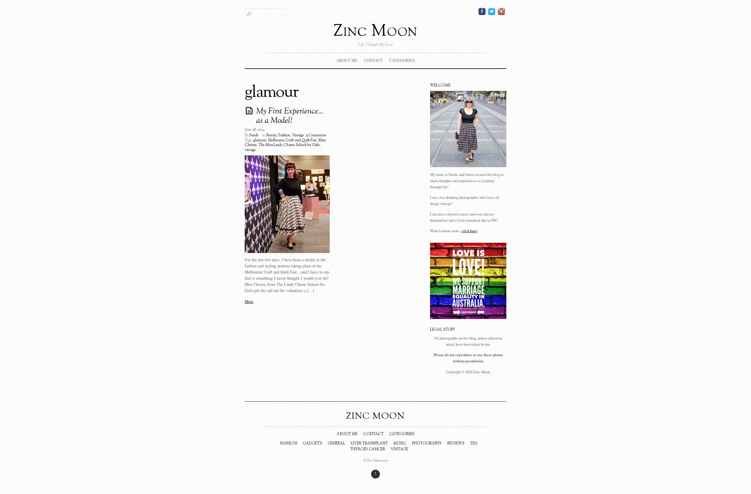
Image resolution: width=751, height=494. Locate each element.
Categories (402, 60)
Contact (373, 60)
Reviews (455, 443)
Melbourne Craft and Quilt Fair (292, 140)
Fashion (284, 135)
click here (469, 230)
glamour (259, 140)
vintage (250, 150)
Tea (474, 443)
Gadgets (312, 443)
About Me (347, 60)
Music (400, 443)
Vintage (298, 135)
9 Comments (316, 135)
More (249, 301)
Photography (427, 443)
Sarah (253, 135)
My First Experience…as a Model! (289, 116)
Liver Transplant (369, 443)
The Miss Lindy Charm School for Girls (288, 145)
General (336, 443)
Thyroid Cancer (367, 449)
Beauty (271, 135)
